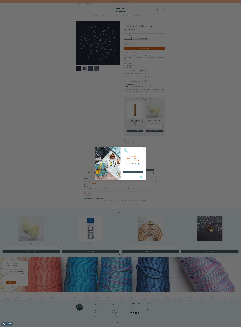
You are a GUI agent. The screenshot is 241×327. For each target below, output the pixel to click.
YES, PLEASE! (133, 171)
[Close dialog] (144, 148)
